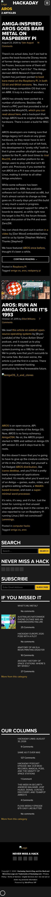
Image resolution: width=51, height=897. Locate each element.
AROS (5, 425)
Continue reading (31, 260)
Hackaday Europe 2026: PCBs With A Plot (31, 635)
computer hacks (21, 525)
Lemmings (8, 519)
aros (24, 270)
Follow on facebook (3, 569)
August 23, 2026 (10, 42)
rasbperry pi (34, 270)
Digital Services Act (30, 877)
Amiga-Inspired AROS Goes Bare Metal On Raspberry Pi (23, 31)
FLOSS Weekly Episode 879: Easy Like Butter (30, 807)
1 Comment (26, 779)
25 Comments (27, 627)
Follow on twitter (8, 569)
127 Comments (27, 757)
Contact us (22, 569)
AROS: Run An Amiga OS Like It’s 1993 (24, 310)
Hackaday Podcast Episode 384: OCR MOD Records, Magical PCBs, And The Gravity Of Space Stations (31, 768)
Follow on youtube (12, 569)
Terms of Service (14, 877)
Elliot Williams (28, 319)
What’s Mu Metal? (28, 605)
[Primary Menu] (47, 3)
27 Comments (27, 671)
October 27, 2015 (10, 319)
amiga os (16, 270)
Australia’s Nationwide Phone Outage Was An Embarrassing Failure (31, 619)
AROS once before (34, 248)
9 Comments (26, 746)
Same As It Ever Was (29, 752)
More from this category (14, 676)
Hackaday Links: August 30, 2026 (31, 740)
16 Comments (27, 655)
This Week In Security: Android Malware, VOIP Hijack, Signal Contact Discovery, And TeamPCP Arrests (32, 789)
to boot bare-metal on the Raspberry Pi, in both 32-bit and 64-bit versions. (24, 80)
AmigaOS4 (8, 437)
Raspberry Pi (19, 266)
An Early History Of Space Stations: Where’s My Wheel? (31, 663)
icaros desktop (10, 470)
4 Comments (26, 800)
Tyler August (27, 42)
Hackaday (25, 3)
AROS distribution (26, 467)
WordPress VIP (30, 883)
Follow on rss (17, 569)
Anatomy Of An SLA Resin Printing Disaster (31, 648)
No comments (27, 611)
